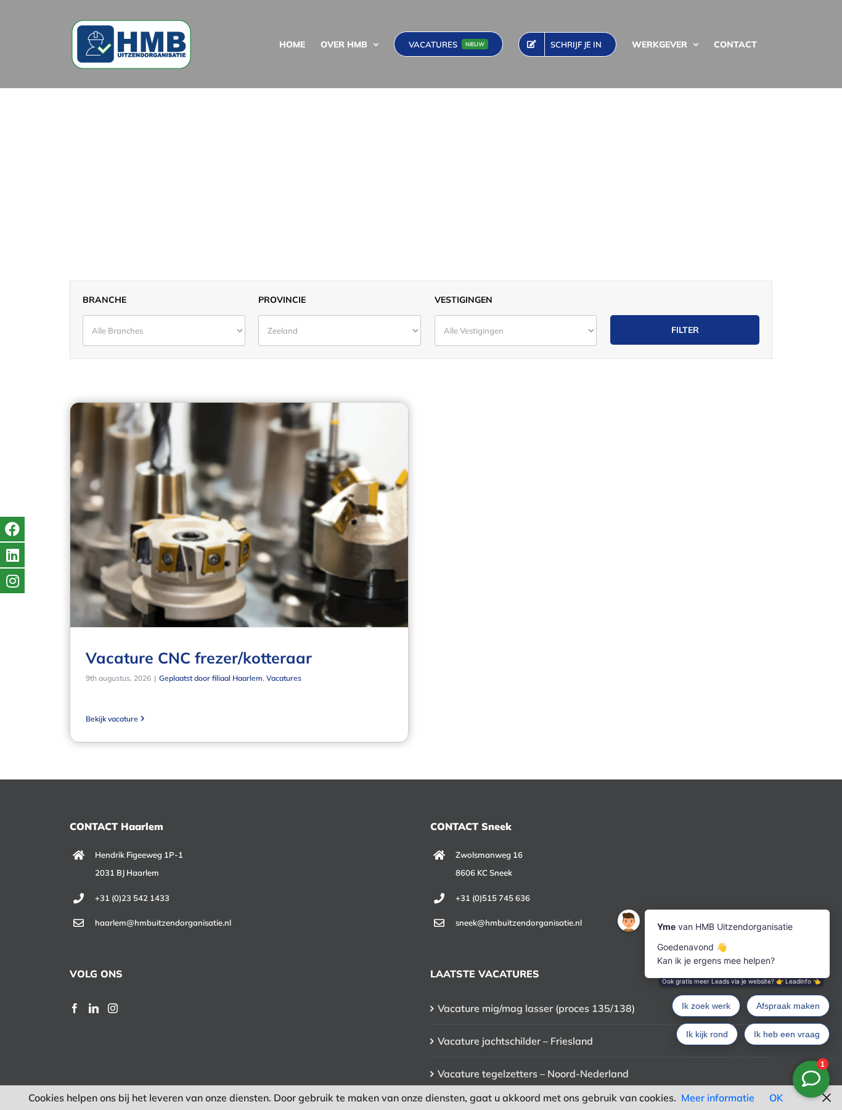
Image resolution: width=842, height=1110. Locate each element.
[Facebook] (75, 1008)
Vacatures (283, 678)
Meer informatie (717, 1098)
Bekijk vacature (112, 718)
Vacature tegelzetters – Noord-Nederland (533, 1073)
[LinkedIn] (94, 1008)
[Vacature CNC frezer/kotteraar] (239, 515)
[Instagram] (113, 1008)
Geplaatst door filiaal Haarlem (211, 678)
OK (776, 1098)
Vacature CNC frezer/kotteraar (199, 657)
